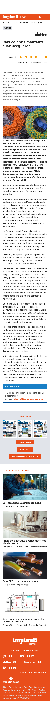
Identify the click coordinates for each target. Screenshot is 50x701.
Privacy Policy (26, 672)
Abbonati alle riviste (30, 650)
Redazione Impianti (39, 62)
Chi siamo (15, 650)
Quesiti (7, 28)
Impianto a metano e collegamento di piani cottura (25, 542)
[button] (40, 17)
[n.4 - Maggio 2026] (40, 429)
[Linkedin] (32, 656)
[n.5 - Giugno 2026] (25, 429)
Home (5, 22)
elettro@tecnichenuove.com (28, 399)
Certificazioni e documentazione (22, 502)
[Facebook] (10, 656)
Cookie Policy (40, 672)
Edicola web (25, 442)
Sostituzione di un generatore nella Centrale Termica (23, 620)
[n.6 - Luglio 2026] (10, 429)
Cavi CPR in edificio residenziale (22, 581)
